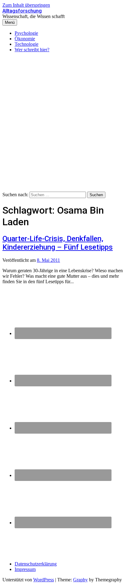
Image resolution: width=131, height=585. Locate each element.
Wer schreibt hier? (32, 49)
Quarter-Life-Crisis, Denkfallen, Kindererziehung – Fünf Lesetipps (57, 242)
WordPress (43, 579)
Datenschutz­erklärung (36, 563)
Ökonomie (25, 38)
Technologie (26, 44)
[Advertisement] (65, 123)
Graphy (80, 579)
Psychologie (26, 33)
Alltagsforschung (22, 11)
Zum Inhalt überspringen (26, 5)
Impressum (25, 569)
